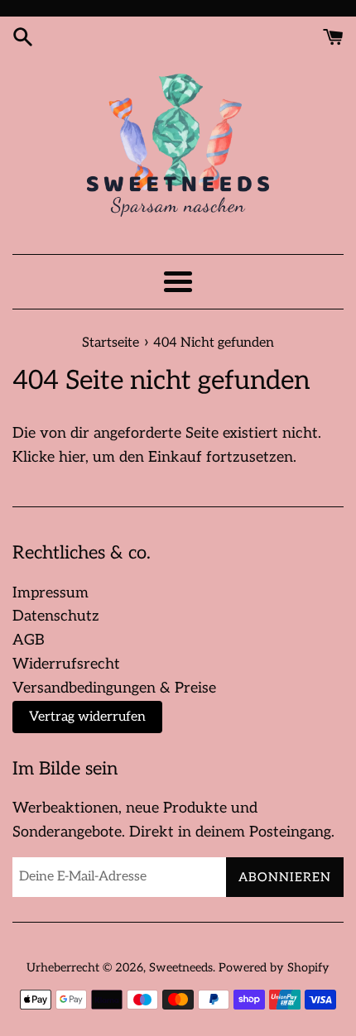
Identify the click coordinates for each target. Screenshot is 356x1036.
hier (72, 457)
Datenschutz (55, 616)
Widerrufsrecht (66, 664)
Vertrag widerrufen (87, 717)
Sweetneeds (181, 968)
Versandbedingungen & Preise (114, 688)
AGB (28, 640)
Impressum (50, 593)
